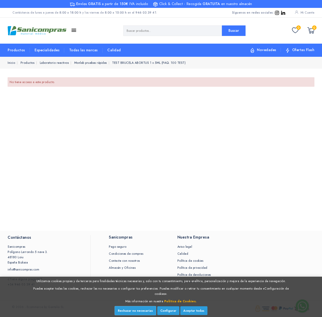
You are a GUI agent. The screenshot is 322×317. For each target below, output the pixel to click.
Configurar (168, 310)
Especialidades (47, 50)
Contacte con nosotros (124, 260)
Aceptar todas (193, 310)
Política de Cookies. (180, 301)
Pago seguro (118, 246)
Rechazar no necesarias (135, 310)
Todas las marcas (83, 50)
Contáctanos (19, 237)
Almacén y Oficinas (122, 267)
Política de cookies (190, 260)
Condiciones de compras (126, 253)
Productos (16, 50)
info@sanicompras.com (23, 269)
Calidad (114, 50)
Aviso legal (184, 246)
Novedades (266, 49)
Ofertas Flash (303, 49)
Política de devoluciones (194, 274)
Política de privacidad (192, 267)
